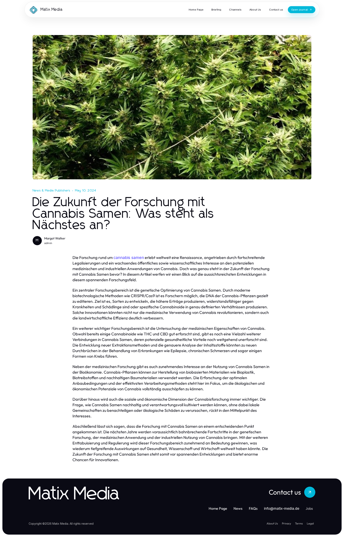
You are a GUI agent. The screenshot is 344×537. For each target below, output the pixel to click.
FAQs (253, 508)
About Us (272, 523)
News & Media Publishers (51, 190)
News (238, 508)
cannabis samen (128, 257)
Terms (299, 523)
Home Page (218, 508)
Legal (310, 523)
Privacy (286, 523)
